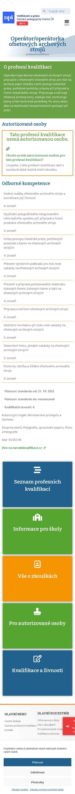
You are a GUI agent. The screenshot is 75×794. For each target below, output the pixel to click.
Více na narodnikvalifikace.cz (22, 448)
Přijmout (37, 762)
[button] (66, 22)
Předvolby (37, 782)
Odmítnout (37, 772)
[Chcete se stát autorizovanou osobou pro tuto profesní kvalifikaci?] (8, 149)
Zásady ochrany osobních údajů (47, 789)
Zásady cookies (20, 789)
